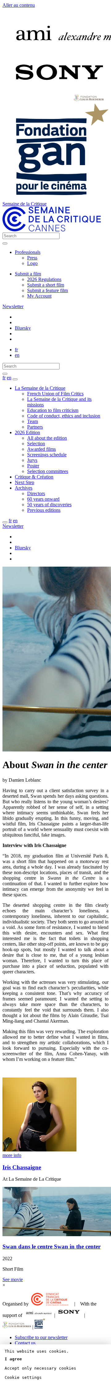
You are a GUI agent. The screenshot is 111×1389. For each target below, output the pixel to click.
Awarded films (41, 449)
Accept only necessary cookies (40, 1368)
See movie (12, 1279)
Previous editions (43, 510)
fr (16, 349)
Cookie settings (23, 1377)
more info (11, 1155)
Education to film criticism (52, 410)
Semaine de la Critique (24, 203)
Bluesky (23, 328)
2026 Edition (27, 432)
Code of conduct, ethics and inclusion (63, 415)
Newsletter (12, 306)
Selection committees (47, 471)
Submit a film (28, 273)
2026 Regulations (44, 279)
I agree (13, 1359)
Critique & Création (34, 476)
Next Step (24, 482)
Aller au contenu (18, 5)
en (17, 355)
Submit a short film (45, 284)
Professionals (27, 252)
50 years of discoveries (49, 504)
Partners (35, 427)
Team (32, 421)
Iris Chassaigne (21, 1167)
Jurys (32, 460)
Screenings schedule (47, 454)
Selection (36, 443)
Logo (32, 263)
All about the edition (47, 438)
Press (32, 257)
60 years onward (43, 499)
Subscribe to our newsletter (41, 1337)
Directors (36, 493)
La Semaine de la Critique (40, 388)
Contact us (25, 1343)
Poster (33, 465)
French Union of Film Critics (55, 393)
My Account (39, 296)
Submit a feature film (47, 290)
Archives (23, 488)
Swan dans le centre (51, 1246)
